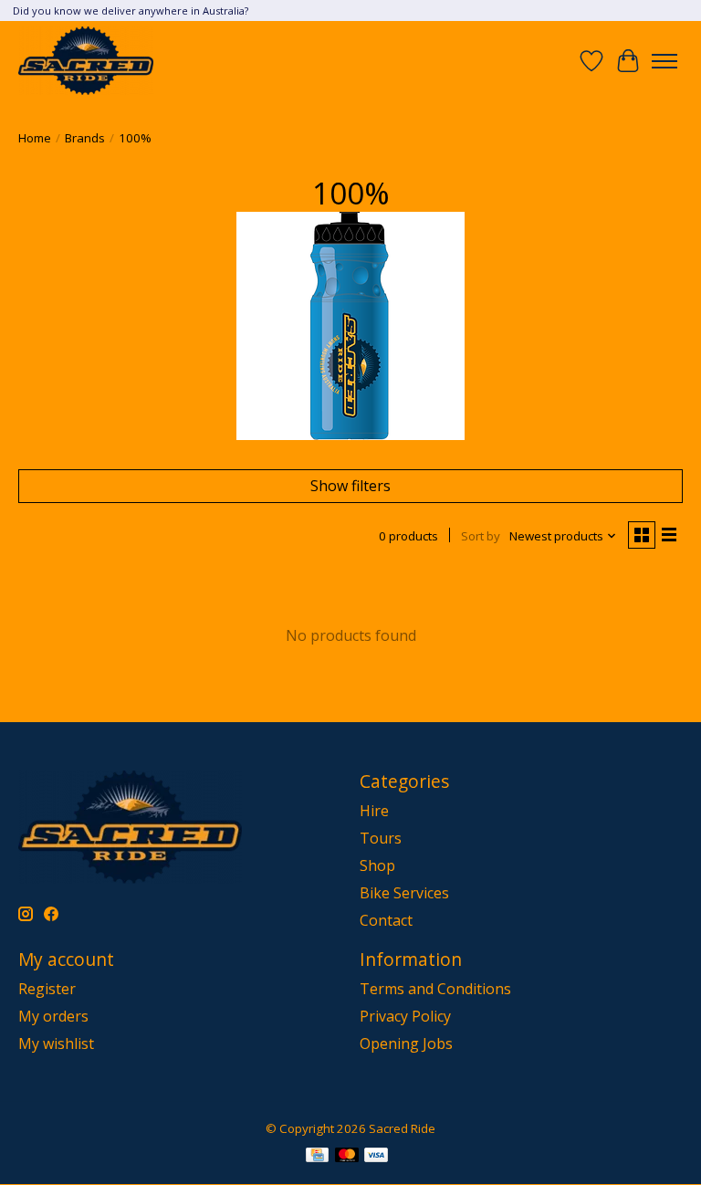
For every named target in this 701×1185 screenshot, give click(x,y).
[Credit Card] (317, 1157)
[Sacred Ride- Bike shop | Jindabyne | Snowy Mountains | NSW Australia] (85, 60)
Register (47, 989)
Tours (381, 838)
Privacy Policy (405, 1016)
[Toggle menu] (664, 61)
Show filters (350, 486)
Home (34, 138)
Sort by (480, 536)
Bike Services (404, 893)
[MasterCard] (347, 1157)
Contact (386, 920)
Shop (377, 865)
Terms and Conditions (435, 989)
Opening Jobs (406, 1043)
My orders (53, 1016)
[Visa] (376, 1157)
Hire (374, 811)
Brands (85, 138)
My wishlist (56, 1043)
